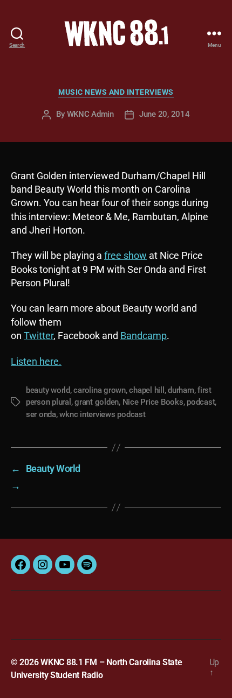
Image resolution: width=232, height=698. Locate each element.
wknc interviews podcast (102, 414)
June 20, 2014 (164, 114)
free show (125, 255)
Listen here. (36, 361)
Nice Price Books (152, 402)
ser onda (41, 414)
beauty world (48, 390)
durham (181, 390)
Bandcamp (143, 335)
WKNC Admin (90, 114)
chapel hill (146, 390)
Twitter (38, 335)
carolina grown (99, 390)
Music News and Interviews (116, 92)
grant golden (96, 402)
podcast (201, 402)
